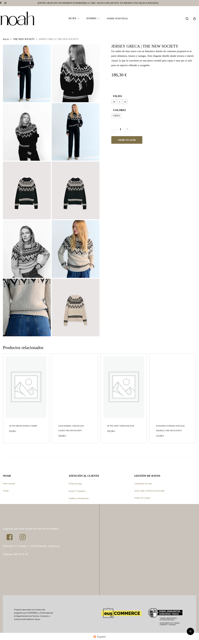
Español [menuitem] (101, 636)
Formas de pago (75, 484)
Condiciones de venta (143, 484)
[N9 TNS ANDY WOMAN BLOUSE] (123, 387)
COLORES (119, 110)
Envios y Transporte (77, 491)
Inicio (6, 39)
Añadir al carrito (127, 140)
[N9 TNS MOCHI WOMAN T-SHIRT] (26, 387)
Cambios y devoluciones (79, 498)
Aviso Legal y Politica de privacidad (149, 491)
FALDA (117, 96)
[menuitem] (99, 636)
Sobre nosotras (9, 484)
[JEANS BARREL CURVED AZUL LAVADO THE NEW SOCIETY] (74, 387)
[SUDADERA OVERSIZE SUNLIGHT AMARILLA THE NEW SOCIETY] (172, 387)
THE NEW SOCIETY (24, 39)
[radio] (114, 101)
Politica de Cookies (142, 498)
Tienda (6, 491)
